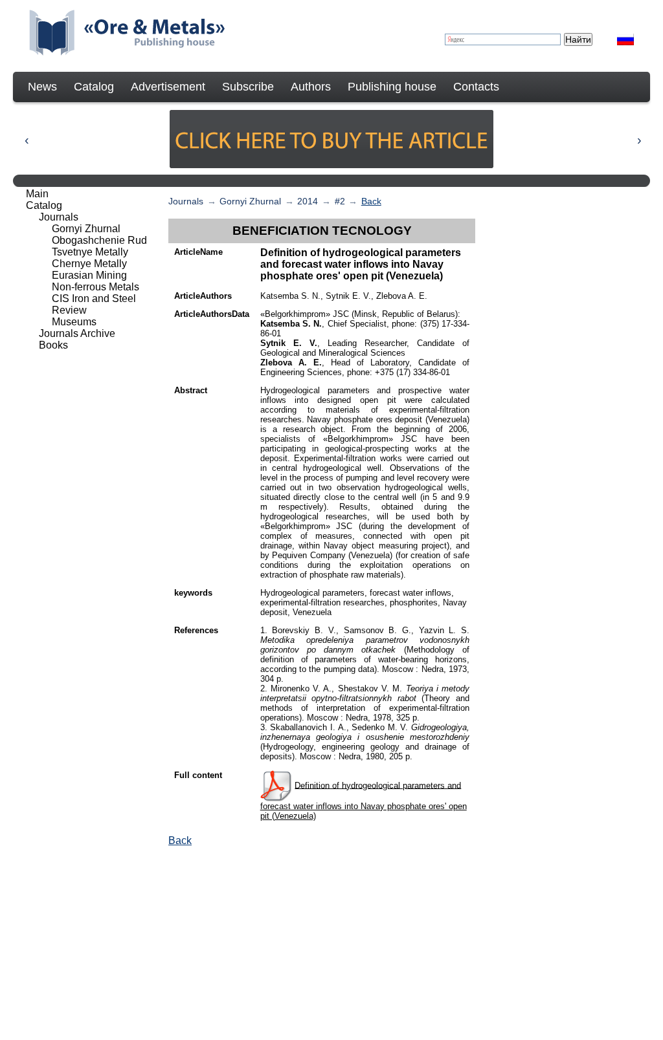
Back (371, 201)
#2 (340, 201)
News (42, 86)
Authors (311, 86)
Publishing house (392, 86)
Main (37, 193)
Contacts (476, 86)
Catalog (94, 86)
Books (53, 345)
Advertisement (168, 86)
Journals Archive (77, 333)
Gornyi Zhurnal (250, 201)
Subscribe (248, 86)
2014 (307, 201)
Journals (185, 201)
